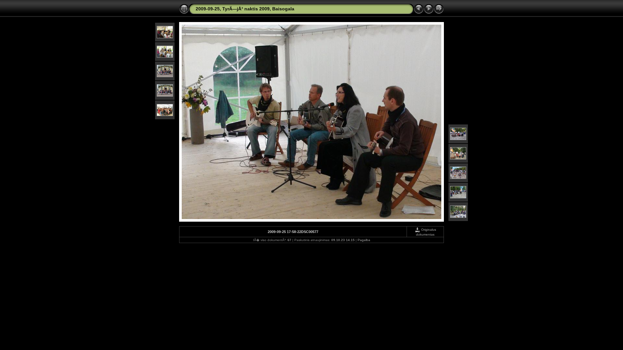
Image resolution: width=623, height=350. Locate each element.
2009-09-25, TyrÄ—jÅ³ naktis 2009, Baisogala (245, 8)
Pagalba (364, 240)
